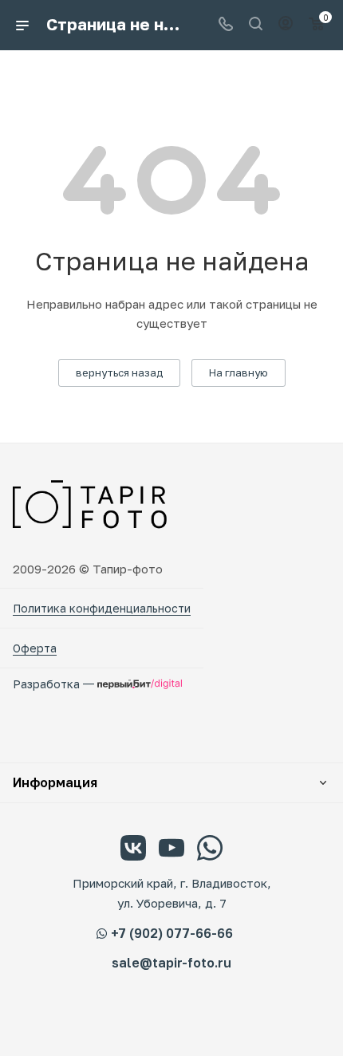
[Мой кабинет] (285, 25)
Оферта (35, 648)
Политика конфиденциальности (102, 608)
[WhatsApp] (210, 850)
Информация (55, 782)
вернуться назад (119, 372)
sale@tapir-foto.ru (171, 963)
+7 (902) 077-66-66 (172, 933)
